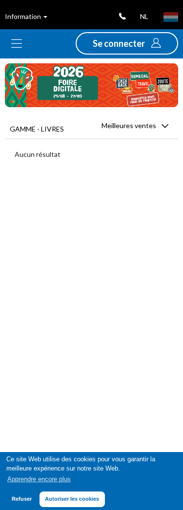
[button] (127, 43)
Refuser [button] (22, 499)
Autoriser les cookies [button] (72, 499)
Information (23, 16)
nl (144, 16)
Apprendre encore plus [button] (39, 479)
